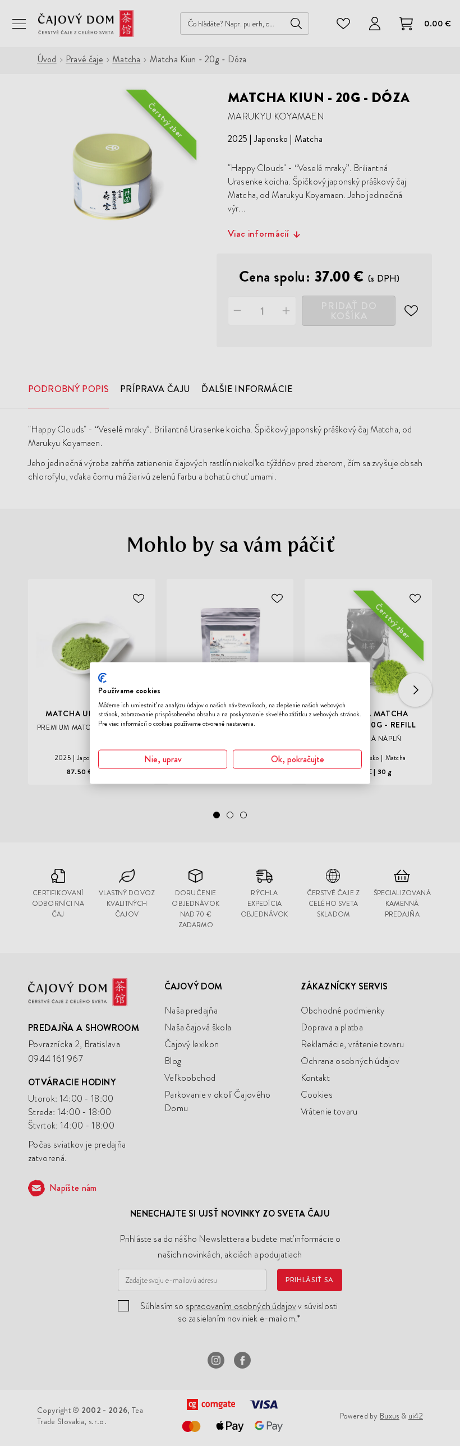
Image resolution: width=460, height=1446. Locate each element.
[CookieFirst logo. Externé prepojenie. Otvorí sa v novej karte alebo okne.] (102, 678)
